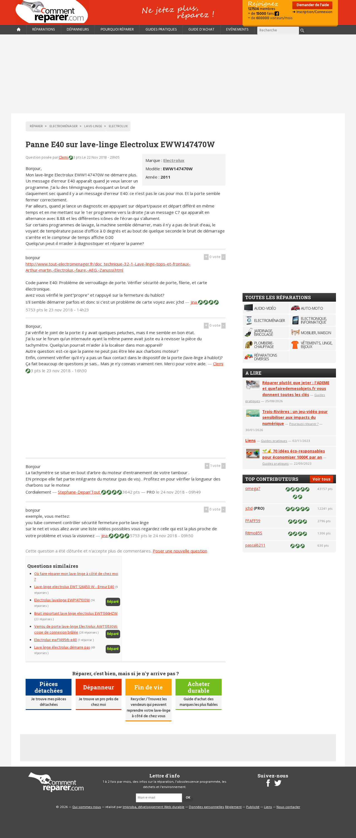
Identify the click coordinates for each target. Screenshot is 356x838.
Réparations (43, 29)
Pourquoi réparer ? (303, 424)
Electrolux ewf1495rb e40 (55, 640)
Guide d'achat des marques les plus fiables (198, 702)
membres (261, 9)
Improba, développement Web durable (153, 807)
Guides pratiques (161, 29)
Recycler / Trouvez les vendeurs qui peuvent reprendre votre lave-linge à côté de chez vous (148, 707)
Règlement (233, 807)
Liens (250, 440)
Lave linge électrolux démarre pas (62, 648)
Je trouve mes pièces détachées (48, 702)
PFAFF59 (252, 520)
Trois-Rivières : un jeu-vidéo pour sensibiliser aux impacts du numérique (295, 417)
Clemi (64, 158)
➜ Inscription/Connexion (312, 12)
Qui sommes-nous (86, 807)
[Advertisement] (178, 74)
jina (194, 302)
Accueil (54, 11)
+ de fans (261, 14)
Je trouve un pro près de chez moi (98, 702)
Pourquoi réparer (117, 29)
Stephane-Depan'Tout (79, 492)
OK (188, 798)
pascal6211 (255, 545)
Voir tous (321, 479)
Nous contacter (288, 807)
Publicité (252, 807)
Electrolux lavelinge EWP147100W (62, 600)
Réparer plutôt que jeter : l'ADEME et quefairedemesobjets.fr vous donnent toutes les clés (295, 388)
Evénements (237, 29)
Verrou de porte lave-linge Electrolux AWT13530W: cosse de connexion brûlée (76, 629)
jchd (249, 508)
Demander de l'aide (312, 5)
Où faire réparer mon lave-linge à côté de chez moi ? (76, 576)
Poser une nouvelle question (180, 551)
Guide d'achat (201, 29)
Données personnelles (206, 807)
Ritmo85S (253, 533)
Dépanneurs (78, 29)
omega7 (252, 488)
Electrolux (173, 160)
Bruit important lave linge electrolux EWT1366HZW (76, 614)
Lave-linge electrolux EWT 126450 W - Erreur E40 (74, 587)
